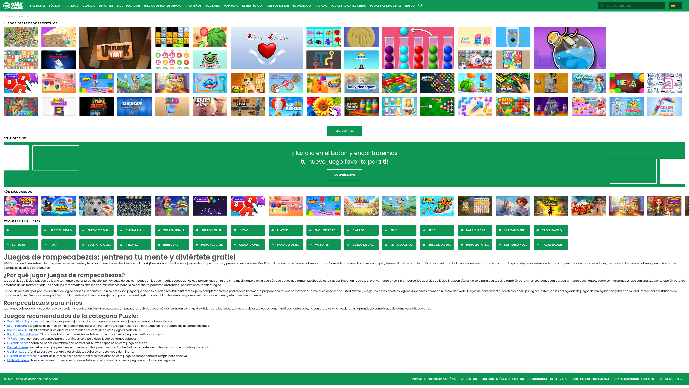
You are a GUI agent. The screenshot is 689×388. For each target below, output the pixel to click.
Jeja (431, 230)
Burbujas (170, 245)
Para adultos (212, 245)
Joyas (244, 230)
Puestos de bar (277, 6)
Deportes (106, 6)
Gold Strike (15, 352)
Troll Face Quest (555, 230)
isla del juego (61, 230)
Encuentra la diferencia (328, 230)
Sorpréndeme (344, 175)
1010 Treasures (17, 326)
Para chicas (476, 230)
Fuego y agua (98, 230)
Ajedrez (131, 245)
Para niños (193, 6)
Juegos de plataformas (162, 6)
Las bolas (37, 6)
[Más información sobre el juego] (33, 43)
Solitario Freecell (517, 230)
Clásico (88, 6)
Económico (302, 6)
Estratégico (252, 6)
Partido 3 (71, 6)
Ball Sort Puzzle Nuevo (22, 334)
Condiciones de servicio (548, 379)
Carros (359, 230)
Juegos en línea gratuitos (503, 379)
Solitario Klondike (517, 245)
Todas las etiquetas (385, 6)
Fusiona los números (21, 356)
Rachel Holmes (17, 347)
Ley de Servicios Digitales (634, 379)
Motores (322, 245)
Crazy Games (249, 245)
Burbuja (18, 245)
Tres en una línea (176, 230)
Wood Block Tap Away (23, 321)
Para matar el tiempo (479, 245)
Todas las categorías (348, 6)
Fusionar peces (18, 343)
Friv (393, 230)
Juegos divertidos (441, 245)
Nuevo (410, 6)
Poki (53, 245)
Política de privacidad (591, 379)
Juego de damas (365, 245)
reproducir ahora (403, 245)
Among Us (133, 230)
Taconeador (552, 245)
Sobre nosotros (672, 379)
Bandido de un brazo (290, 245)
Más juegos (344, 131)
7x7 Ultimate (16, 339)
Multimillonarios (18, 360)
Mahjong (231, 6)
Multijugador (128, 6)
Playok (282, 230)
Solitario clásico (101, 245)
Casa (7, 16)
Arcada (321, 6)
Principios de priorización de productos (444, 379)
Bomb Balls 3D (17, 330)
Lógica (54, 6)
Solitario (212, 6)
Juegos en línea (213, 230)
